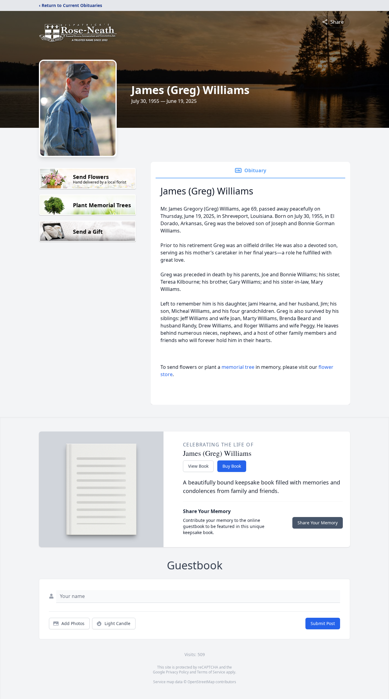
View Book (198, 466)
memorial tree (238, 367)
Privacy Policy (177, 672)
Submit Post (323, 623)
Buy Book (231, 466)
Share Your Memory (318, 523)
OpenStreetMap (201, 681)
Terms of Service (211, 672)
